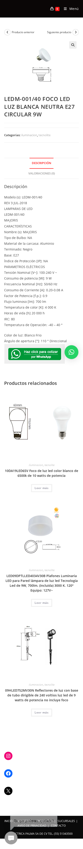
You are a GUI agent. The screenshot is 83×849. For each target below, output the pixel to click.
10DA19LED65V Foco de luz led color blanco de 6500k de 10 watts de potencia (41, 473)
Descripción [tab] (41, 163)
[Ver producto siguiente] (75, 32)
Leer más (42, 488)
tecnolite (44, 135)
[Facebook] (8, 773)
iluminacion (29, 135)
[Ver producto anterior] (7, 32)
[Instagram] (8, 756)
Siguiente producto (59, 32)
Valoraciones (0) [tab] (41, 173)
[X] (8, 791)
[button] (73, 45)
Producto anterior (23, 32)
